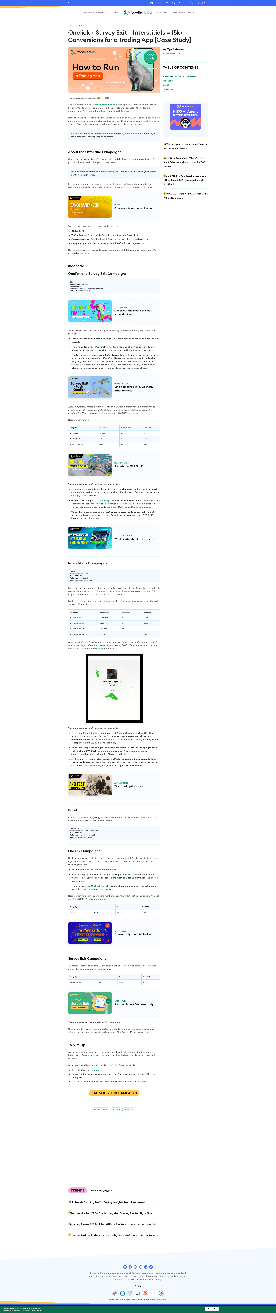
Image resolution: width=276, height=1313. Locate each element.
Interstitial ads (118, 235)
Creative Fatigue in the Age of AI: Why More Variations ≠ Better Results (113, 1235)
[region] (138, 1309)
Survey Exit (130, 117)
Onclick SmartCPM (100, 886)
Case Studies (120, 931)
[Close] (272, 1309)
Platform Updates (122, 463)
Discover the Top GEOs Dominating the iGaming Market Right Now (111, 1213)
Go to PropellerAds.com (176, 3)
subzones (142, 1081)
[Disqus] (114, 1148)
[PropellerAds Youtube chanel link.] (140, 1267)
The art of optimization (129, 786)
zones (130, 1081)
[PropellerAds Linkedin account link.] (145, 1267)
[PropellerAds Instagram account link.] (135, 1267)
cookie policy (36, 1310)
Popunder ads (78, 489)
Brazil (143, 817)
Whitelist (76, 877)
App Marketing (75, 26)
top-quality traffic (107, 500)
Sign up (194, 3)
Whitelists (105, 1081)
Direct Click (94, 346)
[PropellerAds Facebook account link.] (130, 1267)
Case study (116, 1109)
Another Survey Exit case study (133, 1004)
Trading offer (129, 1109)
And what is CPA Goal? (128, 466)
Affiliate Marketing (123, 536)
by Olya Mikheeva (173, 49)
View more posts (99, 1190)
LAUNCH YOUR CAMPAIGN (114, 1093)
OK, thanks (212, 1309)
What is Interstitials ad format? (134, 539)
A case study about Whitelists (133, 934)
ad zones (124, 874)
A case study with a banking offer (135, 208)
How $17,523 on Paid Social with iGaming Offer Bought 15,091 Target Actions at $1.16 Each (185, 180)
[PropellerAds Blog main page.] (137, 12)
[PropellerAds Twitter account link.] (125, 1267)
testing (95, 1070)
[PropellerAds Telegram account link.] (151, 1267)
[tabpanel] (185, 117)
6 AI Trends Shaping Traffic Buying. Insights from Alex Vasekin (107, 1202)
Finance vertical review (105, 104)
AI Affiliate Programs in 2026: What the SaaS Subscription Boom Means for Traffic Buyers (185, 162)
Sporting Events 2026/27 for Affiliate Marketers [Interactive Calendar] (113, 1224)
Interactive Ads (121, 383)
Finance (118, 205)
